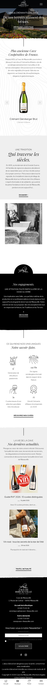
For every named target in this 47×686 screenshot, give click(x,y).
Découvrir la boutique (23, 27)
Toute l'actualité (23, 569)
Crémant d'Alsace (23, 122)
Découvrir (23, 315)
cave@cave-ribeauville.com (23, 621)
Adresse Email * (23, 631)
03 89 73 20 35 (23, 608)
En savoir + (23, 195)
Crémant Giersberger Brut (23, 119)
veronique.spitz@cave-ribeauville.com (23, 611)
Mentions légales (38, 675)
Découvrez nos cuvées (23, 415)
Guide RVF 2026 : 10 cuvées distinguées (23, 496)
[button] (7, 102)
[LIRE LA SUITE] (23, 478)
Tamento (29, 677)
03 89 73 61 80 (23, 618)
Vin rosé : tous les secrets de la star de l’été (23, 541)
